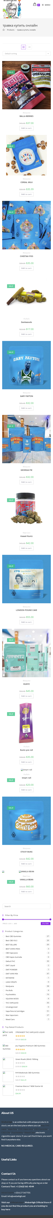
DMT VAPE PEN (12, 973)
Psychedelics (11, 994)
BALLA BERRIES (26, 116)
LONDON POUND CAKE (26, 610)
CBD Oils (5, 1132)
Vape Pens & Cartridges (15, 1011)
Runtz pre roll (26, 750)
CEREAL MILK (27, 182)
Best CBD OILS (11, 940)
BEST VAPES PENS (13, 949)
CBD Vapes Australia (14, 957)
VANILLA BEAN (26, 879)
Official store (17, 1202)
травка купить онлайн (26, 30)
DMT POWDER (11, 969)
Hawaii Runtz (26, 536)
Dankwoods (26, 322)
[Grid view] (23, 47)
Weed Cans (26, 533)
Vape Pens (12, 1129)
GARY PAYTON (26, 396)
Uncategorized (11, 1007)
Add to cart (26, 128)
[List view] (29, 47)
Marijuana (26, 113)
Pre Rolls (26, 319)
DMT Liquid (10, 965)
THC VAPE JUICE (12, 1003)
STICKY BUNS (26, 851)
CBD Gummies (41, 1129)
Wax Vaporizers (12, 1015)
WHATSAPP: (7, 1192)
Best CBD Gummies (13, 936)
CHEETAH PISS (26, 256)
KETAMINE (10, 978)
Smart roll (26, 778)
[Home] (3, 30)
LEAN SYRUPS (11, 982)
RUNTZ (26, 684)
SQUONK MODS (12, 998)
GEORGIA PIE (26, 470)
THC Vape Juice (25, 1129)
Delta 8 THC (10, 961)
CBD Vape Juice (12, 953)
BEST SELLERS (11, 944)
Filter (45, 923)
